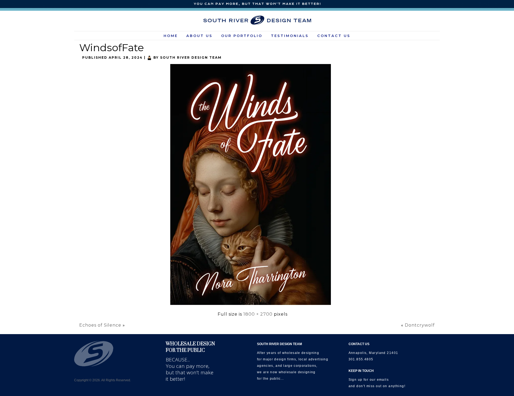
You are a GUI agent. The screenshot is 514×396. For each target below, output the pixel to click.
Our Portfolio (241, 35)
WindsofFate (111, 47)
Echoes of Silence (100, 325)
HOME (171, 35)
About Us (199, 35)
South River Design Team (191, 57)
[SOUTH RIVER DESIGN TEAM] (257, 20)
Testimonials (290, 35)
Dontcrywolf (420, 325)
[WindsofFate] (252, 305)
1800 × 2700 (258, 314)
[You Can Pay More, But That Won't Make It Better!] (257, 4)
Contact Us (333, 35)
